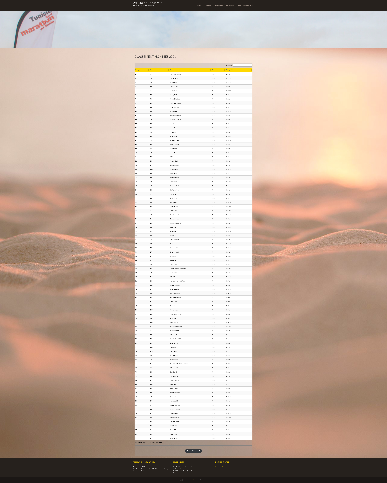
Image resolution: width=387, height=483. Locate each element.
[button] (148, 70)
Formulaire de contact (221, 467)
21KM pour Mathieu (189, 480)
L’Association (218, 5)
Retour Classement (193, 451)
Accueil (199, 5)
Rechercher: (229, 65)
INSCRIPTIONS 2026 (245, 5)
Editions (208, 5)
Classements (230, 5)
